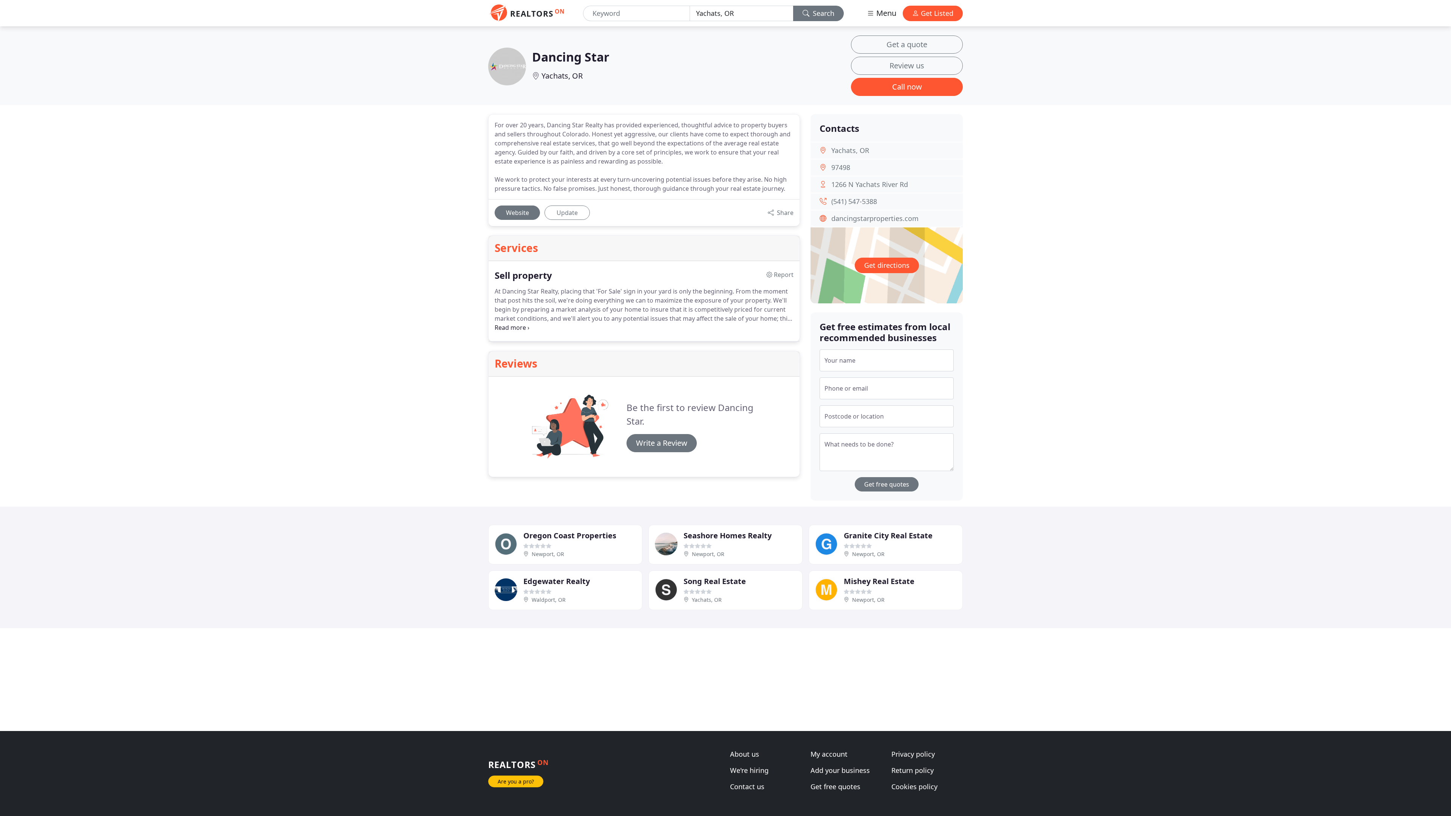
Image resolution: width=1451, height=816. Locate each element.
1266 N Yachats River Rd (869, 184)
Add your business (840, 770)
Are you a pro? (516, 781)
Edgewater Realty (556, 581)
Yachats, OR (562, 76)
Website (517, 213)
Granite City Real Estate (888, 535)
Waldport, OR (549, 599)
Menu (885, 13)
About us (744, 754)
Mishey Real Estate (879, 581)
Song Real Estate (715, 581)
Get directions (887, 265)
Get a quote (906, 44)
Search (822, 13)
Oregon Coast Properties (569, 535)
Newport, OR (548, 554)
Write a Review (661, 443)
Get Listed (936, 13)
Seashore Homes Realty (728, 535)
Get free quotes (886, 484)
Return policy (912, 770)
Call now (907, 87)
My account (829, 754)
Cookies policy (914, 786)
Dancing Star (570, 57)
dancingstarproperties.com (875, 218)
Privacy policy (913, 754)
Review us (906, 65)
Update (567, 213)
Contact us (747, 786)
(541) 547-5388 (854, 201)
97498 (840, 167)
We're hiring (749, 770)
